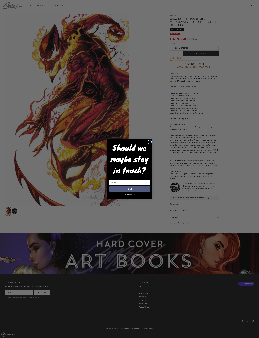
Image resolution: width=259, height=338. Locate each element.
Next (129, 189)
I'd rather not (129, 195)
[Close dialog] (149, 142)
